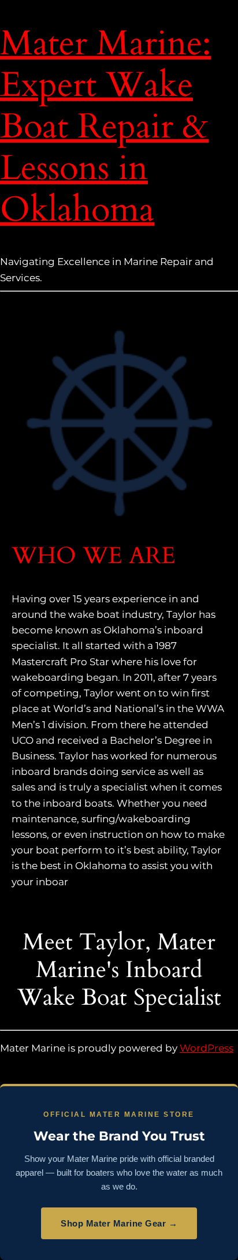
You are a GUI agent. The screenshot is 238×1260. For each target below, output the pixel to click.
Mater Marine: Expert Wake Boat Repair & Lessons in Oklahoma (105, 126)
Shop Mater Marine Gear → (119, 1223)
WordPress (206, 1048)
